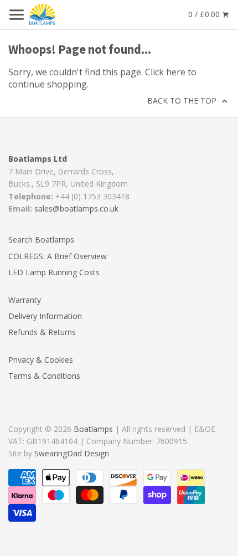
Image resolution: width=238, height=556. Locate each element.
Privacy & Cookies (40, 359)
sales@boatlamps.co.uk (76, 208)
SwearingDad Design (71, 453)
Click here (165, 72)
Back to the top (183, 100)
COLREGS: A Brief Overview (57, 256)
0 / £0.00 (205, 14)
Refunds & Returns (42, 332)
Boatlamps (93, 429)
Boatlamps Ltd (37, 158)
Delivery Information (45, 316)
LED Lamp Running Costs (54, 272)
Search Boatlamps (41, 239)
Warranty (24, 300)
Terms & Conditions (44, 375)
